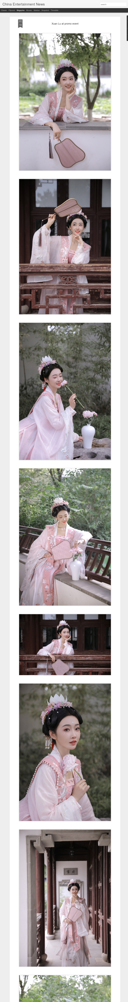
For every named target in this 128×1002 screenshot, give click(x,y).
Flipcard (12, 10)
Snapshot (45, 10)
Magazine (20, 10)
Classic (4, 10)
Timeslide (54, 10)
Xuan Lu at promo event (65, 23)
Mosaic (29, 10)
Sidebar (37, 10)
